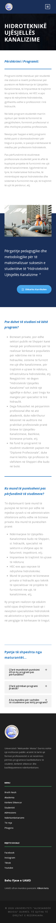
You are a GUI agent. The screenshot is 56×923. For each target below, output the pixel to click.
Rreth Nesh (10, 792)
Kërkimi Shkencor (13, 802)
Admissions (10, 812)
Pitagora (8, 827)
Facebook (9, 852)
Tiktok (7, 862)
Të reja (8, 822)
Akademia (9, 797)
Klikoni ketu (43, 888)
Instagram (9, 857)
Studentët (9, 807)
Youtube (8, 867)
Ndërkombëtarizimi (14, 817)
